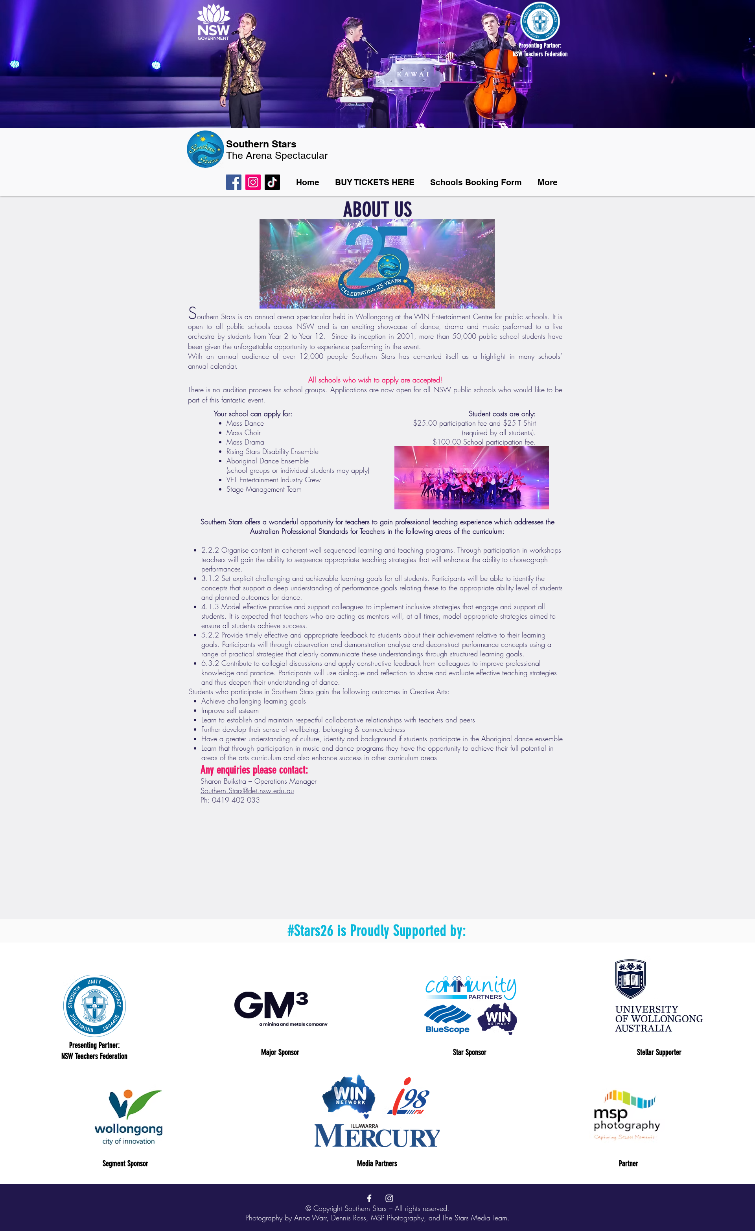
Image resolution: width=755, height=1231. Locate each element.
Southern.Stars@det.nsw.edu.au (247, 790)
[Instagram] (253, 182)
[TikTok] (272, 182)
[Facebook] (233, 182)
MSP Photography (397, 1217)
